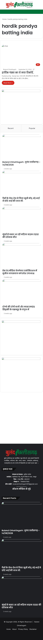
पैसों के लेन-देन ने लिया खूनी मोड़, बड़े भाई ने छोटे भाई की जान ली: (21, 199)
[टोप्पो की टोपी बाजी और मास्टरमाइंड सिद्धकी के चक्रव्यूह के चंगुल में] (21, 292)
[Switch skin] (36, 5)
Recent (11, 128)
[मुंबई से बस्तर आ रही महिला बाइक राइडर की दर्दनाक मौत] (21, 220)
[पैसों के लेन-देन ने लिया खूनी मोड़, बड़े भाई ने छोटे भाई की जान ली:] (21, 184)
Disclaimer (33, 629)
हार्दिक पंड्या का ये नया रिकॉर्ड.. (18, 72)
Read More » (8, 83)
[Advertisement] (21, 418)
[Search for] (40, 5)
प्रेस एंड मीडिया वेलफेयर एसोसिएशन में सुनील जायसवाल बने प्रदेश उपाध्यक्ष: (19, 272)
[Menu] (3, 5)
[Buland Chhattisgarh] (19, 5)
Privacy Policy (23, 629)
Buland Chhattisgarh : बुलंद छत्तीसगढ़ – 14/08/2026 (21, 163)
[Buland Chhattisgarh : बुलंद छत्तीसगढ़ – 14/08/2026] (21, 148)
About (14, 629)
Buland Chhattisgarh (9, 69)
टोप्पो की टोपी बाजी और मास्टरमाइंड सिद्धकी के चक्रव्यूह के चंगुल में (18, 308)
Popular (32, 128)
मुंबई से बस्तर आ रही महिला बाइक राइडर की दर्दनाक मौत (20, 236)
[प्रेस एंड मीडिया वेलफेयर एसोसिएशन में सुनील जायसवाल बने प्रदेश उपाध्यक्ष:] (21, 256)
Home (4, 19)
